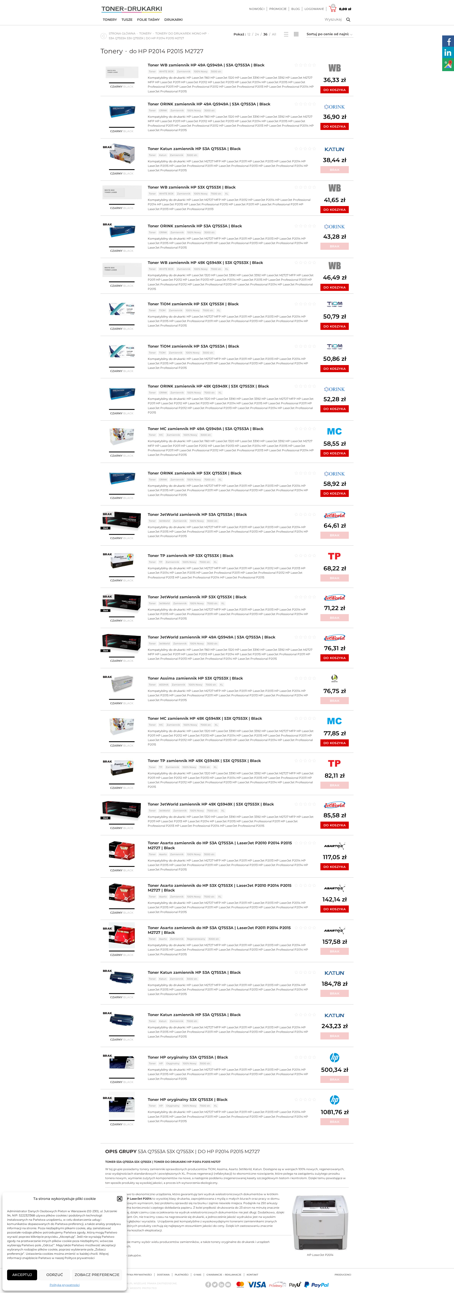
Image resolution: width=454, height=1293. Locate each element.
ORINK (163, 110)
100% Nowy (200, 71)
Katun (162, 155)
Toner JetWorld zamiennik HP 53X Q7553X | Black (197, 597)
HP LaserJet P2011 (167, 82)
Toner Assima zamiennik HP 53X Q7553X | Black (195, 678)
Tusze (127, 19)
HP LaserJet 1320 (222, 77)
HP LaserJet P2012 (194, 82)
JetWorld (164, 520)
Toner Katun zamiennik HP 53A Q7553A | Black (194, 149)
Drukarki (173, 19)
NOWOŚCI (256, 9)
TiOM (162, 310)
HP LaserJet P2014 (248, 82)
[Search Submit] (345, 19)
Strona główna (122, 33)
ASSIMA (163, 684)
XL (226, 193)
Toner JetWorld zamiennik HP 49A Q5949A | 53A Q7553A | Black (211, 637)
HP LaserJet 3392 (272, 77)
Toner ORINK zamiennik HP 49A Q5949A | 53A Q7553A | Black (209, 104)
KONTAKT (252, 1274)
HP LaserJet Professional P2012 (196, 86)
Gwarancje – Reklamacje (223, 1274)
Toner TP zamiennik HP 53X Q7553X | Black (190, 555)
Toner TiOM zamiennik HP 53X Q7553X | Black (193, 304)
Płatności (181, 1274)
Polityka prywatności (65, 1285)
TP (160, 562)
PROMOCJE (278, 9)
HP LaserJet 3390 (247, 77)
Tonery (110, 19)
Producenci (343, 1274)
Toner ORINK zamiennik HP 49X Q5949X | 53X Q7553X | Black (208, 386)
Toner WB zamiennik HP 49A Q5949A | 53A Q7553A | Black (206, 65)
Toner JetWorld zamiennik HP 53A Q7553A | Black (197, 514)
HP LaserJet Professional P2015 (206, 204)
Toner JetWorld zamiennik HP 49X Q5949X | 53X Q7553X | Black (211, 804)
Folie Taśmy (148, 19)
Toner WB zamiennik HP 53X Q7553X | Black (192, 187)
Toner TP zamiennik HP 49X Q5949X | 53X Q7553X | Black (204, 761)
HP (161, 1063)
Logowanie (314, 9)
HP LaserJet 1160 (198, 77)
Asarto (163, 854)
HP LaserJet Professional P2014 (286, 86)
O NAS (197, 1274)
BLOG (295, 9)
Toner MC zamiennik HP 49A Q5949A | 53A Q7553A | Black (205, 429)
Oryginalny (172, 1063)
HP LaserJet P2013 (221, 82)
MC (161, 434)
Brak (334, 170)
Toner (152, 71)
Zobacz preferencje (97, 1274)
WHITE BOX (166, 71)
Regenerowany (196, 938)
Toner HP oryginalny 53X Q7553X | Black (187, 1099)
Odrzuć (54, 1274)
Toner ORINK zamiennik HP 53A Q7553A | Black (195, 226)
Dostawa (163, 1274)
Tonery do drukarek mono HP (181, 33)
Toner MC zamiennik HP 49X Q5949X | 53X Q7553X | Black (205, 718)
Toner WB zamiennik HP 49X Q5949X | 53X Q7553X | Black (205, 262)
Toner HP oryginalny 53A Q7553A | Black (188, 1057)
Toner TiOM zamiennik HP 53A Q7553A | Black (193, 346)
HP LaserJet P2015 (275, 82)
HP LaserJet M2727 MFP (204, 161)
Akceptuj (22, 1274)
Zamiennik (183, 71)
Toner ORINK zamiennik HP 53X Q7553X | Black (194, 473)
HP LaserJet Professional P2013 (241, 86)
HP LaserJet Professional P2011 (191, 166)
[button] (119, 1198)
